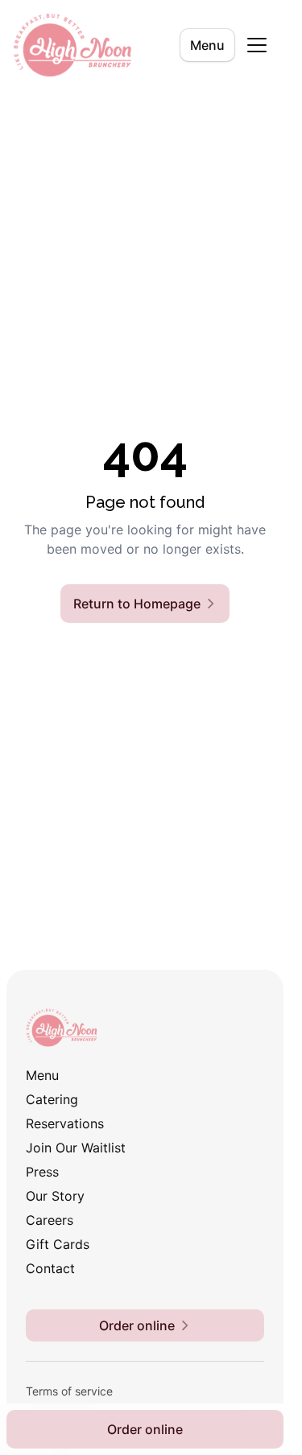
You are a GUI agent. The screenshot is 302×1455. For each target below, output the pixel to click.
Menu (207, 45)
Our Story (55, 1196)
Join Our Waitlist (76, 1148)
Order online (145, 1429)
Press (42, 1172)
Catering (52, 1099)
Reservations (65, 1123)
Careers (49, 1220)
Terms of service (69, 1391)
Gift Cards (57, 1244)
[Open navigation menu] (257, 45)
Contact (50, 1268)
